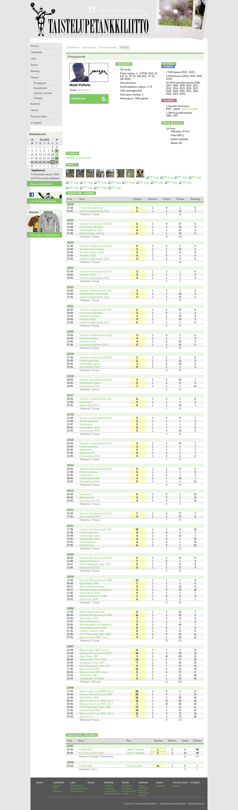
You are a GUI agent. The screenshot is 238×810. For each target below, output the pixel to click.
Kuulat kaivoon (88, 542)
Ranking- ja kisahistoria (78, 158)
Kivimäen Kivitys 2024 (92, 252)
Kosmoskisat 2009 (90, 592)
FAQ (55, 788)
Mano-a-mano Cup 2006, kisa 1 (96, 713)
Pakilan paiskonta (89, 360)
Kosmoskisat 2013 (90, 500)
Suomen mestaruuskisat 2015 (96, 443)
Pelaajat (38, 98)
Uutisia (34, 110)
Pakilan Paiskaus (89, 561)
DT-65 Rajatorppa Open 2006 (95, 707)
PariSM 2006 (85, 766)
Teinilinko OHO (88, 255)
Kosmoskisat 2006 (90, 710)
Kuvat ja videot (39, 116)
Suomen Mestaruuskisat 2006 (96, 694)
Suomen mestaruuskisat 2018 (96, 379)
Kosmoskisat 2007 (90, 669)
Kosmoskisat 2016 (90, 430)
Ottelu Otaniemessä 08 (92, 612)
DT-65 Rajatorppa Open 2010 (95, 564)
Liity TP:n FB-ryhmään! (43, 201)
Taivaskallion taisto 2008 (93, 627)
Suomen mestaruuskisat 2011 (96, 529)
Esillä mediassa (76, 786)
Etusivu (35, 46)
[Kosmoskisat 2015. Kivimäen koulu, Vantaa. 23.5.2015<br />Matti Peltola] (86, 182)
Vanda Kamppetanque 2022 (94, 297)
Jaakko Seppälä (189, 108)
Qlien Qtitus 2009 (89, 583)
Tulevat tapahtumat (144, 787)
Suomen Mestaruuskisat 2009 (96, 580)
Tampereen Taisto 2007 (92, 662)
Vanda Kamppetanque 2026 (94, 211)
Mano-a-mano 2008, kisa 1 (94, 637)
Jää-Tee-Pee (86, 716)
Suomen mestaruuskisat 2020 (96, 335)
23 (56, 158)
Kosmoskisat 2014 (90, 481)
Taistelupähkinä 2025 (91, 230)
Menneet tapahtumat (144, 791)
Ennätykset (40, 83)
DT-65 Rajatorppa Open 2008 (95, 634)
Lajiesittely (36, 52)
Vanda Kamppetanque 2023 (94, 277)
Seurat (34, 64)
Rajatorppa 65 (87, 453)
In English (36, 122)
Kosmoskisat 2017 (90, 405)
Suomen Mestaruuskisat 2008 (96, 615)
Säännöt (57, 786)
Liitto (33, 58)
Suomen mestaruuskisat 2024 (96, 246)
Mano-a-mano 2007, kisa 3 (94, 650)
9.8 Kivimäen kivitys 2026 (45, 174)
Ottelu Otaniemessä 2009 (93, 596)
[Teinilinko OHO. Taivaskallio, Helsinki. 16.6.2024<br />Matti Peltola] (130, 177)
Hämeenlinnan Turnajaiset (93, 293)
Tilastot (35, 77)
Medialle (176, 786)
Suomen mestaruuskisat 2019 (96, 357)
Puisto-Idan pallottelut (91, 207)
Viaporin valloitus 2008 (92, 631)
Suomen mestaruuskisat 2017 (96, 398)
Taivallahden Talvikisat (92, 678)
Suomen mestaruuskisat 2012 (96, 513)
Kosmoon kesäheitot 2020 (94, 344)
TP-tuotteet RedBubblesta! (45, 235)
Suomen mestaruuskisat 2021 (96, 309)
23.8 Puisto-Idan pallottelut (45, 178)
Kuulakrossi (86, 402)
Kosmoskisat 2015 (90, 456)
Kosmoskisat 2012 (90, 516)
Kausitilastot (40, 88)
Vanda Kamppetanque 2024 (94, 258)
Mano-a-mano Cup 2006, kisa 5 (96, 691)
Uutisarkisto (161, 786)
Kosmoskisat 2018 (90, 386)
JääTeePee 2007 (89, 675)
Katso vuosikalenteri (42, 184)
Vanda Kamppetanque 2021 (94, 322)
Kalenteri (35, 103)
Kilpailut (142, 795)
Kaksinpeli (108, 788)
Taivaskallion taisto (90, 538)
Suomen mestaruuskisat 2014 (96, 468)
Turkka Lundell (134, 766)
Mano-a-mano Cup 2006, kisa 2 (96, 704)
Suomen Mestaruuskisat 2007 (96, 653)
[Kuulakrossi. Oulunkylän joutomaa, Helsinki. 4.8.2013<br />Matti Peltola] (72, 187)
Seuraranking (110, 791)
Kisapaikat (57, 791)
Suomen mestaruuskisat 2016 (96, 418)
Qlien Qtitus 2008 (89, 618)
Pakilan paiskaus (89, 338)
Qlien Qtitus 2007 (89, 656)
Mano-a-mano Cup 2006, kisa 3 (96, 700)
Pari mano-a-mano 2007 (91, 753)
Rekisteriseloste (77, 791)
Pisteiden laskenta (112, 794)
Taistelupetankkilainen (79, 788)
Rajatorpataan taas (90, 478)
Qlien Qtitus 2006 (89, 697)
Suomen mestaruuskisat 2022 (96, 290)
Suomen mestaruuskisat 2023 (96, 271)
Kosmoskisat (87, 545)
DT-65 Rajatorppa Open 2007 (95, 665)
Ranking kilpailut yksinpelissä (95, 589)
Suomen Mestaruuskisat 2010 (96, 558)
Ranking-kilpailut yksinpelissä (95, 624)
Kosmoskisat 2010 (90, 567)
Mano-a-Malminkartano (92, 586)
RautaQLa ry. (84, 90)
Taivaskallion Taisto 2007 (93, 659)
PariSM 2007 (85, 749)
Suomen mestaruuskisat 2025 (96, 223)
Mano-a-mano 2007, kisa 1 (94, 672)
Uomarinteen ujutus (90, 363)
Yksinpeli (108, 786)
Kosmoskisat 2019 (90, 367)
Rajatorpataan (87, 497)
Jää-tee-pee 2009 (89, 599)
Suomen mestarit (43, 93)
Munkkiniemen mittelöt (92, 233)
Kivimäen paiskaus (90, 316)
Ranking (35, 71)
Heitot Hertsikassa (89, 621)
